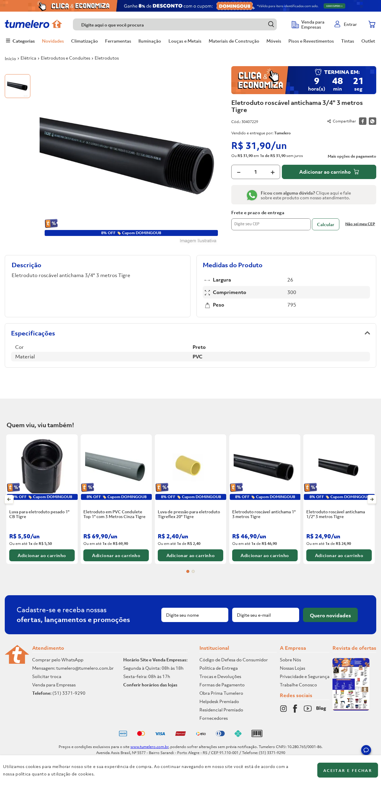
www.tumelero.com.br (149, 746)
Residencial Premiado (221, 710)
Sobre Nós (290, 660)
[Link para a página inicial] (10, 58)
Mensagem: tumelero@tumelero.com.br (73, 668)
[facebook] (362, 121)
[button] (366, 751)
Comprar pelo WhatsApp (57, 660)
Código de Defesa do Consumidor (233, 660)
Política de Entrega (218, 668)
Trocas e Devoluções (220, 676)
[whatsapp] (372, 121)
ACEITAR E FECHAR (347, 770)
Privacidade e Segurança (305, 676)
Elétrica (28, 58)
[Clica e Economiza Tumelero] (190, 6)
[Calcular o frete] (325, 224)
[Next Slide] (372, 499)
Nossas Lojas (292, 668)
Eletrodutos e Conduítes (65, 58)
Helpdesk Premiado (219, 701)
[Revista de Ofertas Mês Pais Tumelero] (350, 708)
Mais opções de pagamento (352, 156)
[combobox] (179, 24)
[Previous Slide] (9, 499)
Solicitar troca (46, 676)
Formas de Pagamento (222, 685)
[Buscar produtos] (271, 24)
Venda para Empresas (54, 685)
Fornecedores (213, 718)
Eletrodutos (107, 58)
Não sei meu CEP (360, 223)
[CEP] (271, 220)
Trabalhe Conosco (298, 685)
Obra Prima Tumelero (221, 693)
